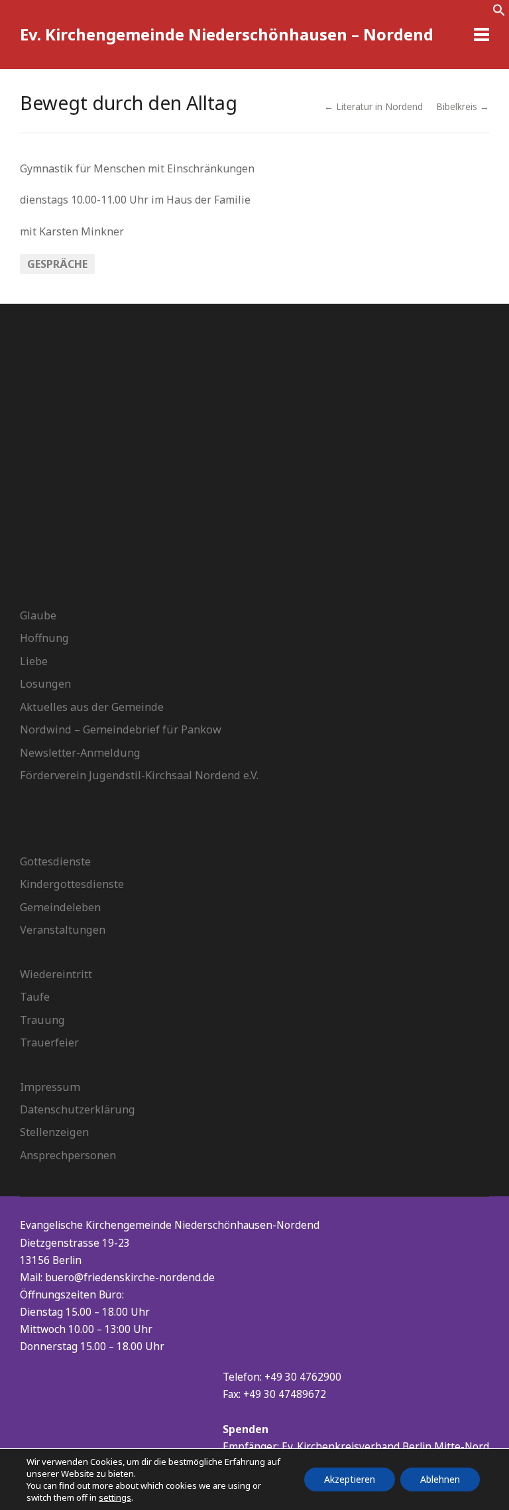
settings (115, 1497)
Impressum (50, 1087)
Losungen (45, 683)
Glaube (38, 615)
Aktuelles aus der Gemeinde (92, 707)
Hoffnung (44, 638)
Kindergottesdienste (72, 884)
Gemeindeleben (60, 907)
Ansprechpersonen (68, 1155)
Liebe (34, 661)
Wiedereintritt (56, 974)
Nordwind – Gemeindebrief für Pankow (120, 729)
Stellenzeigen (54, 1132)
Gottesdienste (55, 861)
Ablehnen (440, 1479)
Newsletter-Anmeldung (80, 752)
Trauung (42, 1020)
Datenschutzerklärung (77, 1109)
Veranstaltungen (62, 929)
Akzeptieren (349, 1479)
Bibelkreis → (462, 106)
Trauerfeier (49, 1042)
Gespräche (57, 264)
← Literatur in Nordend (373, 106)
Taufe (35, 996)
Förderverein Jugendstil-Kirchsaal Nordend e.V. (139, 775)
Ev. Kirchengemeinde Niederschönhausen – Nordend (226, 34)
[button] (499, 12)
